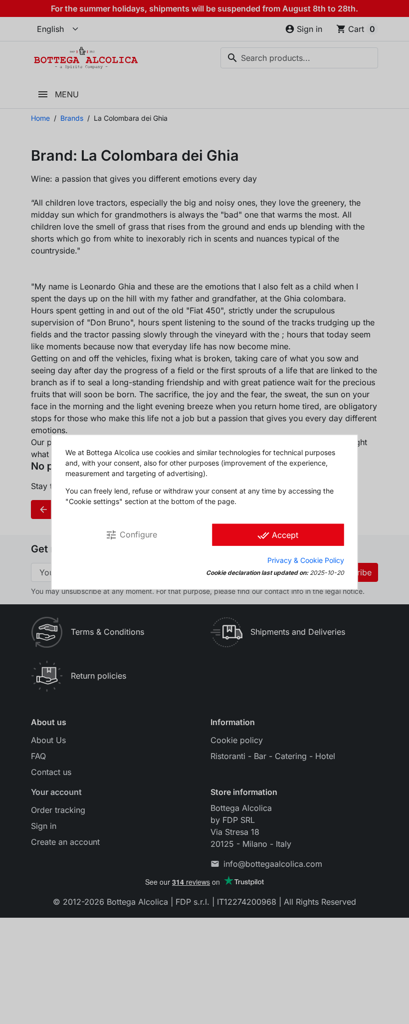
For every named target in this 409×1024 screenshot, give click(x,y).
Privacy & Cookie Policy (305, 559)
